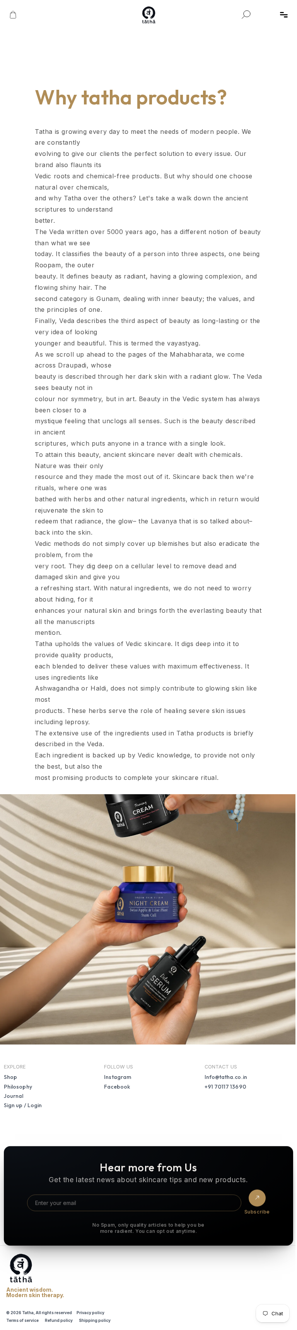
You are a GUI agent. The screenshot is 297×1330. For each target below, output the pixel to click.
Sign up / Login (23, 1102)
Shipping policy (95, 1317)
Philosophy (18, 1083)
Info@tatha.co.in (223, 1073)
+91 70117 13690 (223, 1083)
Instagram (116, 1073)
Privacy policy (90, 1309)
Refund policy (59, 1317)
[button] (283, 14)
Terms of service (22, 1317)
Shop (10, 1073)
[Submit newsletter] (253, 1194)
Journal (14, 1092)
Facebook (116, 1083)
